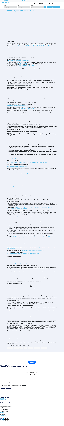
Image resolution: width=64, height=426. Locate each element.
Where (5, 5)
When (18, 5)
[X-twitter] (5, 419)
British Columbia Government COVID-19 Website (21, 49)
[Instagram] (8, 419)
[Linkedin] (3, 419)
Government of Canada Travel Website (34, 74)
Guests (32, 5)
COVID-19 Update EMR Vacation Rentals (21, 11)
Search (53, 7)
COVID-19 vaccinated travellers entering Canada (28, 65)
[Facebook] (1, 419)
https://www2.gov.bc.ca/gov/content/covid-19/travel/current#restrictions (20, 158)
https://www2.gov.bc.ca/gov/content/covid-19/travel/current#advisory (20, 173)
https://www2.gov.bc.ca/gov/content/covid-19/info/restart (18, 105)
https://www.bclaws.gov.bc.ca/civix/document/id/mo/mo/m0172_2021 (19, 166)
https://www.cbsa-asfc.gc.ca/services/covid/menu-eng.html (17, 263)
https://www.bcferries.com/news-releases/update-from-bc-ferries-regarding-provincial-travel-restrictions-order (27, 162)
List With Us (39, 0)
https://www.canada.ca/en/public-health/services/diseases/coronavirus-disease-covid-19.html (23, 253)
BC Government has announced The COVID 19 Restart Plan (38, 93)
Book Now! (60, 0)
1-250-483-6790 (24, 0)
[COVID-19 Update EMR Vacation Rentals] (32, 26)
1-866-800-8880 (5, 0)
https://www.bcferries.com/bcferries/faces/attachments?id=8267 (32, 260)
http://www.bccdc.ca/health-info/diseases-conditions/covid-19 (33, 250)
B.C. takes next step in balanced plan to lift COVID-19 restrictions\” (20, 60)
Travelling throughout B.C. (51, 218)
